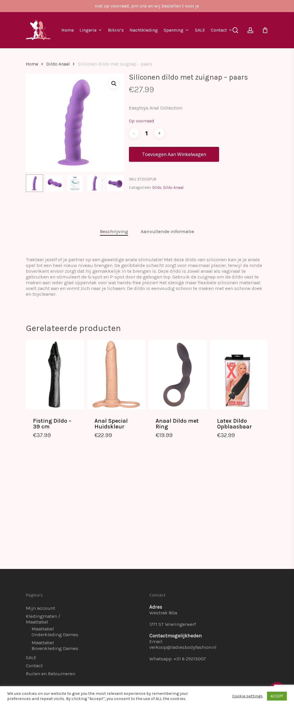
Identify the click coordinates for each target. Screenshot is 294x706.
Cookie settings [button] (247, 696)
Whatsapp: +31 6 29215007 (177, 658)
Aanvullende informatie (167, 231)
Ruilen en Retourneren (50, 673)
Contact (34, 665)
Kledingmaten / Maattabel (43, 619)
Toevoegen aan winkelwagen (174, 154)
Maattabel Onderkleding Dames (55, 631)
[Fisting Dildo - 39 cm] (55, 374)
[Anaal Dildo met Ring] (177, 374)
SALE (31, 657)
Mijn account (40, 608)
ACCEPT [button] (276, 696)
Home (32, 64)
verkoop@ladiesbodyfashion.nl (182, 647)
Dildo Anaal (58, 64)
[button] (114, 83)
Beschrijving (114, 231)
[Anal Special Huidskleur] (116, 374)
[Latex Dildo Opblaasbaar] (239, 374)
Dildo (157, 187)
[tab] (114, 231)
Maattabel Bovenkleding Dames (55, 645)
